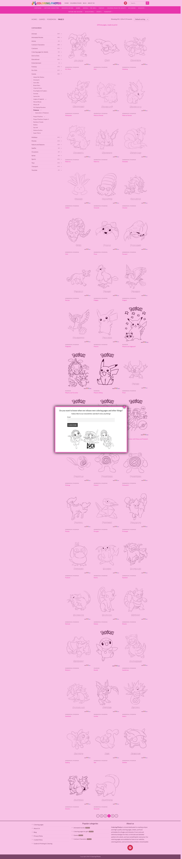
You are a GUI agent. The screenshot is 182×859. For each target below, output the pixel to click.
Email (69, 417)
